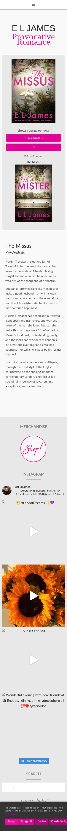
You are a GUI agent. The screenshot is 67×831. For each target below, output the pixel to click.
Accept (11, 821)
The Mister (33, 162)
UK (33, 147)
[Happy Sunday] (33, 596)
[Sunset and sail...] (33, 660)
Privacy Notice (10, 814)
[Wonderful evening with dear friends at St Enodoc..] (33, 724)
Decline (41, 821)
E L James (33, 28)
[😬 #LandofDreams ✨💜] (33, 531)
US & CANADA (33, 137)
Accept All (26, 821)
